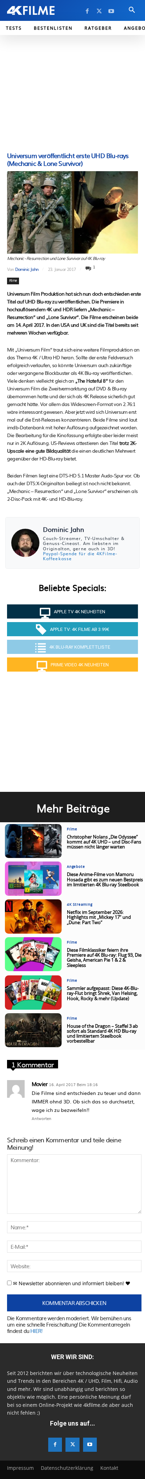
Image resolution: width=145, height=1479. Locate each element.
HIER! (36, 1331)
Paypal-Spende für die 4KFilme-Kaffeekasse (80, 556)
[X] (99, 11)
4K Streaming (80, 904)
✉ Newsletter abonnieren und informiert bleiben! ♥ (71, 1283)
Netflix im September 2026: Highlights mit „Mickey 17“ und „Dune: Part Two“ (99, 917)
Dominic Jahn (26, 269)
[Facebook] (87, 11)
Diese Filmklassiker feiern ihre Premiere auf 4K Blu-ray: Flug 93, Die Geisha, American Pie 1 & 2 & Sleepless (104, 958)
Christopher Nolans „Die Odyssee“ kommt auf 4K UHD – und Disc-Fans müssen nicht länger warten (104, 842)
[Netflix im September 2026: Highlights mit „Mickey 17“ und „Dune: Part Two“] (33, 916)
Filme (13, 281)
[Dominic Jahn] (25, 543)
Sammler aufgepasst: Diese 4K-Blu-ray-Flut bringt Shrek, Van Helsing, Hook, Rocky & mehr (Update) (103, 993)
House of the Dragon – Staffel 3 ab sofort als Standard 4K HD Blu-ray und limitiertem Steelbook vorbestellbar (102, 1034)
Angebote (76, 867)
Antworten (41, 1118)
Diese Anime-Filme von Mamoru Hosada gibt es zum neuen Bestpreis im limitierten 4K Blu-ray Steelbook (105, 879)
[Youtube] (111, 11)
